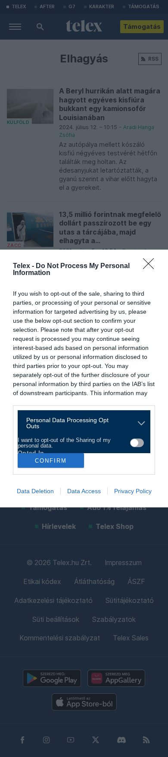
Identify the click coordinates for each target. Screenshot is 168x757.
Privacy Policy (133, 491)
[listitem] (81, 423)
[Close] (151, 266)
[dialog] (84, 378)
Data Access (84, 491)
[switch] (137, 443)
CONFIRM (51, 460)
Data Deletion (35, 491)
